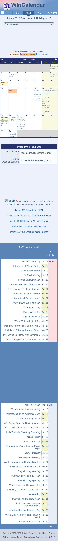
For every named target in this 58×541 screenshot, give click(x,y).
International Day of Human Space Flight (23, 447)
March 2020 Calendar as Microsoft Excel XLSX (28, 215)
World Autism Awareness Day (25, 409)
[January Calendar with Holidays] (52, 251)
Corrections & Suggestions (35, 537)
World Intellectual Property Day (24, 510)
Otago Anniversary (31, 316)
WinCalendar (53, 136)
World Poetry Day (31, 307)
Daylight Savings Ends (29, 418)
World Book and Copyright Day (24, 485)
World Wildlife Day (31, 261)
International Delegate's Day (26, 499)
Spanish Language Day (28, 480)
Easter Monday (32, 453)
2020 (17, 18)
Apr (51, 404)
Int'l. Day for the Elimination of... (24, 289)
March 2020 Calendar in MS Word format (28, 221)
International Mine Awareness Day (23, 414)
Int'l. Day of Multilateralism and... (23, 490)
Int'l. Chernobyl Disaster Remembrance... (28, 504)
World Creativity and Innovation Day (22, 462)
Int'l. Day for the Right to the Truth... (12, 119)
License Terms (16, 537)
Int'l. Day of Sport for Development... (22, 423)
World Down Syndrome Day (46, 107)
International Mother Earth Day (25, 467)
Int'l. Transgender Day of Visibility (12, 134)
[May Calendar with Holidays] (52, 526)
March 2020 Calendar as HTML (29, 210)
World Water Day (31, 312)
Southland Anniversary (29, 457)
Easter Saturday (32, 441)
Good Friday (33, 437)
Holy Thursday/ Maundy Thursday (23, 432)
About (44, 533)
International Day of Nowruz (26, 298)
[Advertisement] (29, 40)
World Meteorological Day (4, 123)
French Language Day (29, 280)
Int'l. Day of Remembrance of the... (22, 330)
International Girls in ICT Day (25, 476)
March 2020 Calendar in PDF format (29, 226)
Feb (51, 255)
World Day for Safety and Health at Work (22, 516)
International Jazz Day (29, 521)
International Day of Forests (26, 294)
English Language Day (29, 471)
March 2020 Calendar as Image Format (29, 232)
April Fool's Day (32, 405)
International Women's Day (26, 266)
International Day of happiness (25, 284)
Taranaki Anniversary (29, 271)
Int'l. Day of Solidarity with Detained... (21, 126)
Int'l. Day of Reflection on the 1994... (22, 427)
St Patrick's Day (32, 275)
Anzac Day (34, 494)
